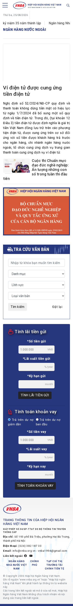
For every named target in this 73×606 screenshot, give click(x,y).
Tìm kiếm (17, 307)
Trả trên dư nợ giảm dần (20, 422)
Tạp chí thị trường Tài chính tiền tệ (54, 565)
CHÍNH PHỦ (34, 563)
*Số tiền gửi (36, 341)
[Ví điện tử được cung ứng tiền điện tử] (36, 66)
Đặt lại (57, 307)
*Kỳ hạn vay (36, 466)
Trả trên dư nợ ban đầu (48, 422)
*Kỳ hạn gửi (36, 376)
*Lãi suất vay (36, 449)
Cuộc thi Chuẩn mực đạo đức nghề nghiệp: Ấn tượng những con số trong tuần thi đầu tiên (36, 170)
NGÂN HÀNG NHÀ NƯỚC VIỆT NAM (16, 565)
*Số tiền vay (36, 432)
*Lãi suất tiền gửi (36, 359)
